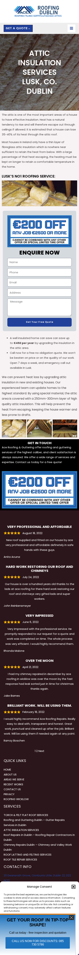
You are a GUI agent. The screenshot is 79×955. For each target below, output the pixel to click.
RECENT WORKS (13, 784)
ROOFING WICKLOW (16, 799)
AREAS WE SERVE (14, 779)
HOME (7, 769)
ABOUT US (10, 774)
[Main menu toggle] (71, 28)
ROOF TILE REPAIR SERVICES (20, 859)
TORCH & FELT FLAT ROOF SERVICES (26, 815)
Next (41, 751)
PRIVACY (9, 794)
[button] (73, 887)
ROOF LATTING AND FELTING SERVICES (27, 854)
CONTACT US (12, 789)
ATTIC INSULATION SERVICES (21, 830)
